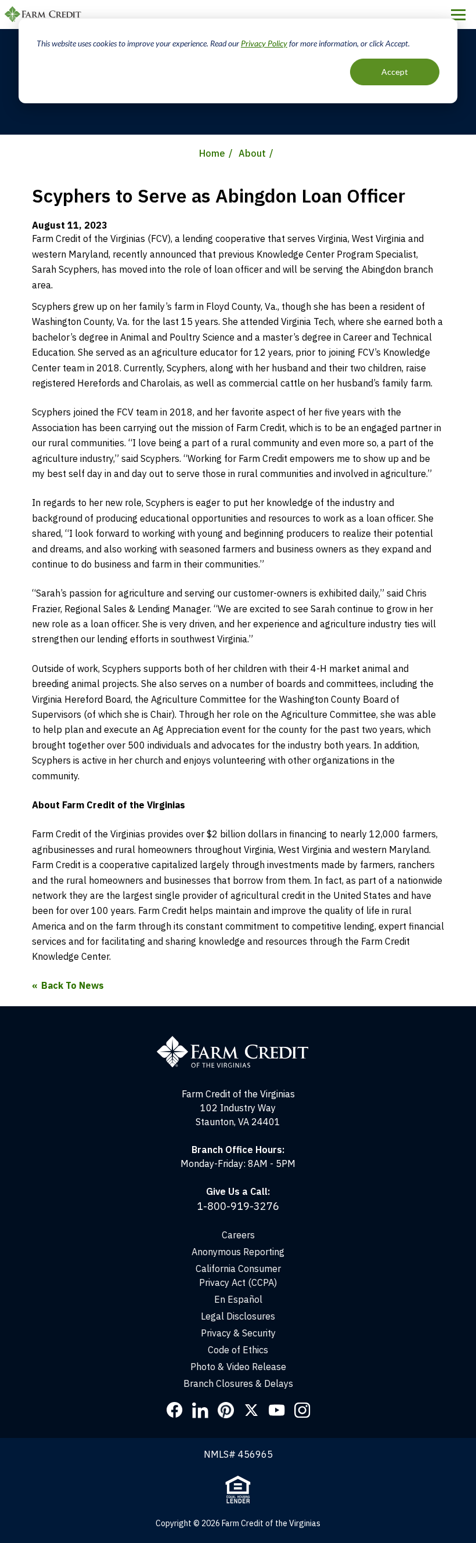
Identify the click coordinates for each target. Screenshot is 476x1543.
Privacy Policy (264, 43)
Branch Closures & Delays (238, 1383)
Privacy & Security (238, 1333)
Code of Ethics (238, 1350)
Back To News (72, 985)
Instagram (302, 1410)
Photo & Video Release (238, 1366)
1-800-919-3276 (238, 1206)
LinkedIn (200, 1410)
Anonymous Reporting (238, 1251)
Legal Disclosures (238, 1316)
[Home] (238, 1041)
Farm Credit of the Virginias (44, 14)
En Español (238, 1299)
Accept (394, 72)
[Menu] (458, 14)
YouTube (277, 1410)
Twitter (251, 1410)
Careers (238, 1235)
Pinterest (226, 1410)
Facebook (175, 1410)
